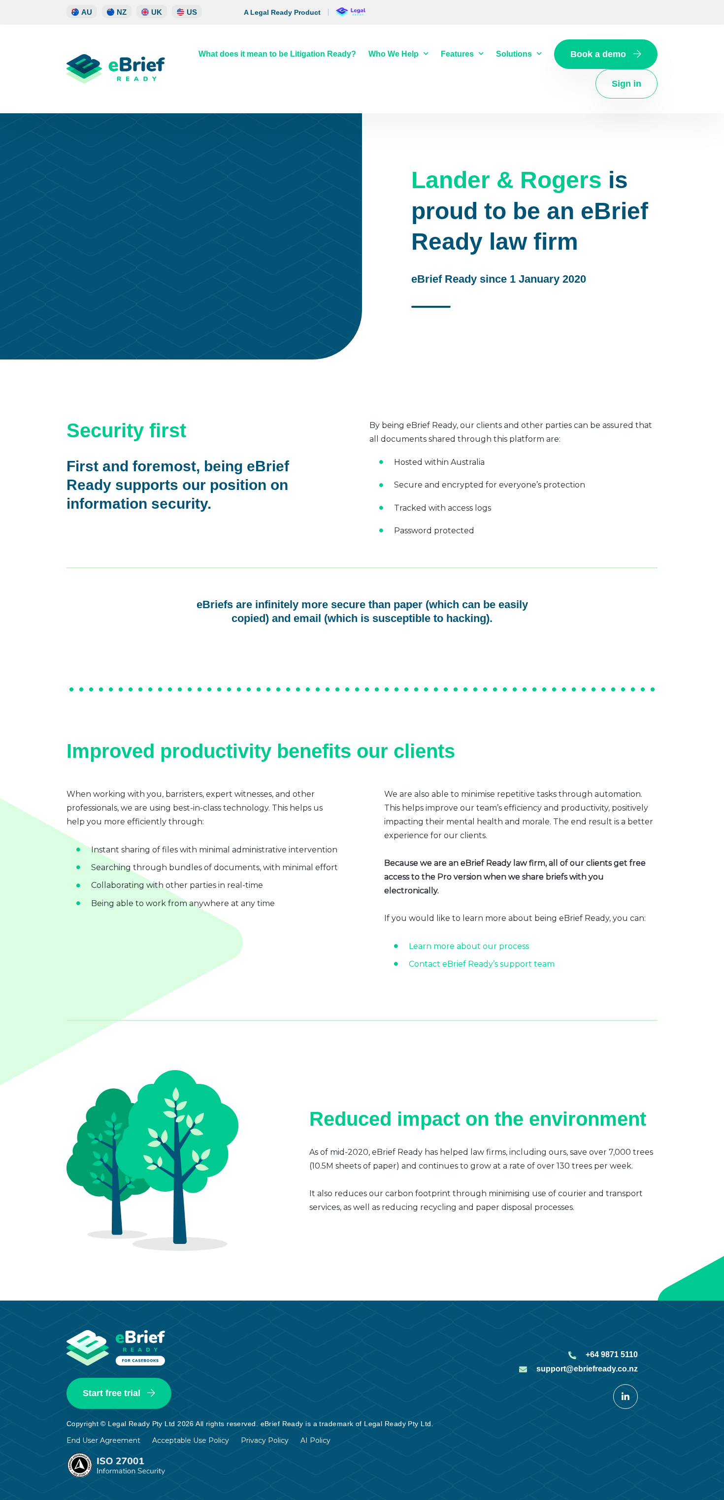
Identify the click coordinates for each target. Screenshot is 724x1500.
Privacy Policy (265, 1440)
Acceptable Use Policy (190, 1440)
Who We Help (393, 54)
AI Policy (315, 1440)
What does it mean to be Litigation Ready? (277, 54)
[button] (117, 11)
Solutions (514, 54)
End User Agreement (103, 1440)
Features (457, 54)
